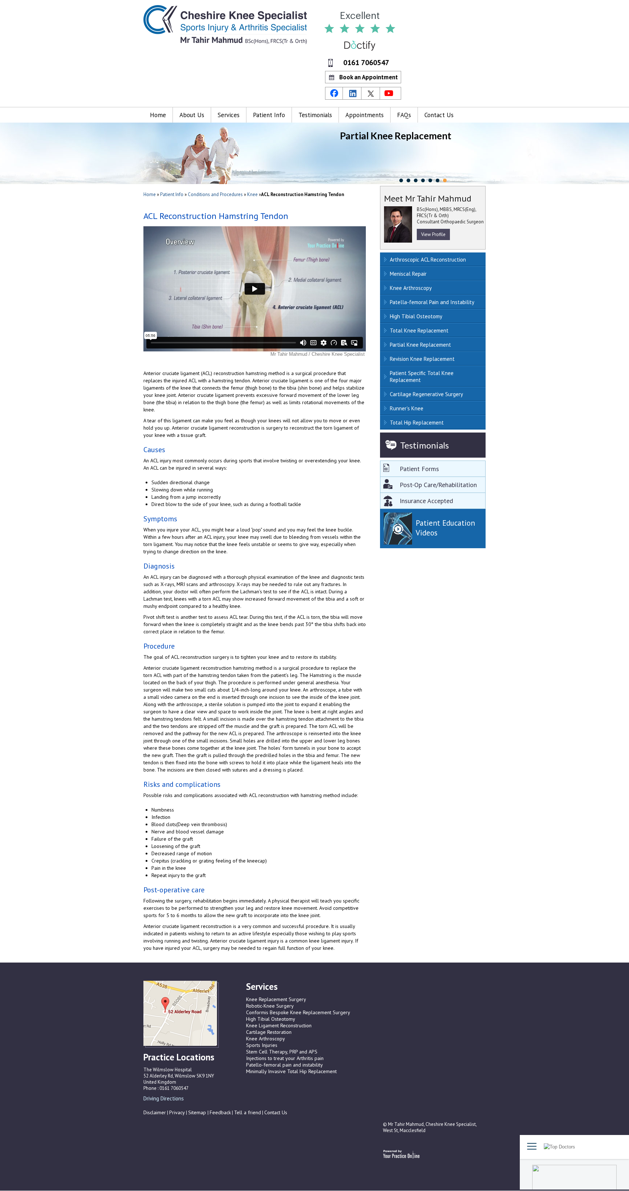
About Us (191, 115)
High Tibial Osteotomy (416, 316)
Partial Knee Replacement (420, 344)
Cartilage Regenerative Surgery (426, 394)
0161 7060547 (366, 62)
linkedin (352, 93)
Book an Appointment (368, 77)
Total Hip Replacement (417, 422)
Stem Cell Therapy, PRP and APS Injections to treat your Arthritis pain (285, 1054)
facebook (334, 93)
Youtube (389, 93)
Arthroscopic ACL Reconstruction (428, 259)
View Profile (433, 234)
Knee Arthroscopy (411, 287)
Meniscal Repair (408, 273)
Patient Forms (419, 469)
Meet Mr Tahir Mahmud (427, 198)
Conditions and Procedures (216, 194)
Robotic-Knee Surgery (270, 1006)
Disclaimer (154, 1112)
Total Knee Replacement (419, 330)
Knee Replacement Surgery (276, 999)
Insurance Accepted (426, 501)
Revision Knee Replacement (422, 358)
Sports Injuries (261, 1045)
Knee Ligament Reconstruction (279, 1025)
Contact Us (439, 115)
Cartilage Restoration (269, 1032)
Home (158, 115)
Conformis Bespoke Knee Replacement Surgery (298, 1012)
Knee (252, 194)
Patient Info (269, 115)
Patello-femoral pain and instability (284, 1064)
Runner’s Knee (406, 408)
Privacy (177, 1112)
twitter (371, 93)
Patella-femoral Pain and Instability (432, 302)
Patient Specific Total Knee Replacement (422, 376)
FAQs (404, 115)
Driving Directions (163, 1098)
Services (229, 115)
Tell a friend (247, 1112)
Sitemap (197, 1112)
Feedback (220, 1112)
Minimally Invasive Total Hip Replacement (291, 1071)
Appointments (364, 115)
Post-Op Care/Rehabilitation (438, 485)
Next (148, 1106)
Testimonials (315, 115)
